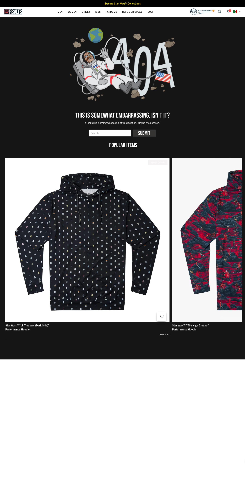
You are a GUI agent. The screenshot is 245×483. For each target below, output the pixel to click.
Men (60, 11)
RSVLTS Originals (132, 11)
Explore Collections (122, 3)
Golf (150, 11)
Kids (97, 11)
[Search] (219, 12)
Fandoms (111, 11)
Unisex (86, 11)
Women (72, 11)
